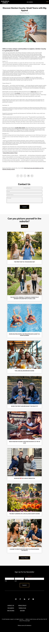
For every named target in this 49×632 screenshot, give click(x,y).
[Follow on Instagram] (16, 599)
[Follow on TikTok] (29, 599)
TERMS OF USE (22, 608)
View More (24, 558)
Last (16, 581)
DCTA (27, 77)
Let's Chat (24, 226)
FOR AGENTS (11, 608)
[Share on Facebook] (17, 176)
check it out (33, 91)
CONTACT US (10, 605)
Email (28, 576)
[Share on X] (25, 176)
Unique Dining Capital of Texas (10, 152)
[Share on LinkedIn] (32, 176)
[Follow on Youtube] (33, 599)
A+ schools (17, 93)
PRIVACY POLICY (22, 605)
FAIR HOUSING (10, 610)
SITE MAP (22, 610)
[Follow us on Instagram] (21, 176)
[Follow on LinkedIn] (24, 599)
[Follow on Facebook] (20, 599)
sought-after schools (20, 127)
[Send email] (28, 176)
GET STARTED (30, 2)
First (6, 581)
